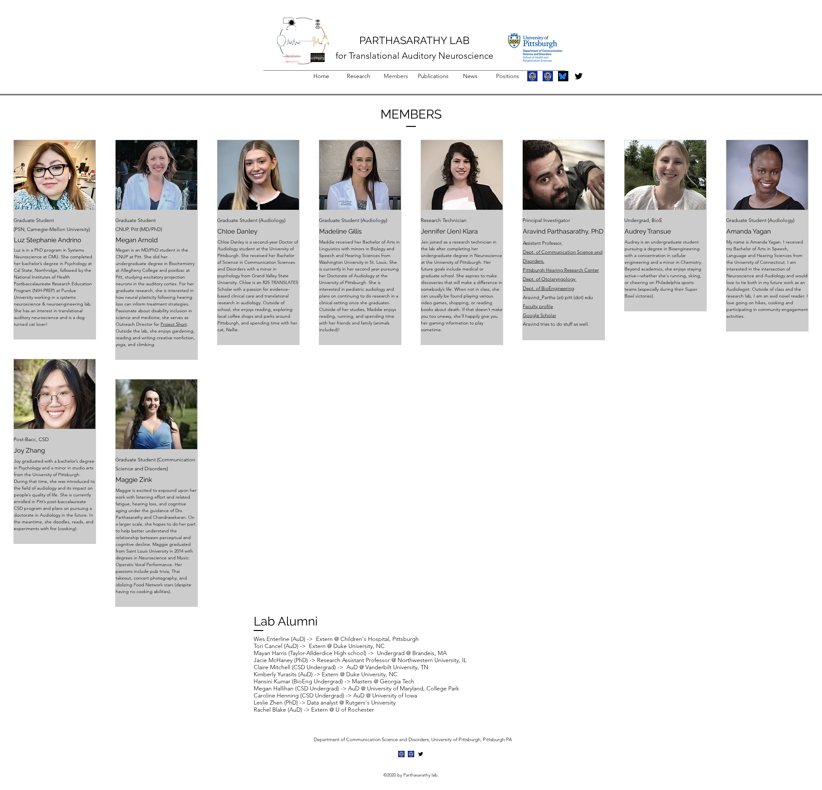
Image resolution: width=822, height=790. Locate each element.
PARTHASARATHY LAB (414, 40)
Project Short (174, 324)
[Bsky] (563, 76)
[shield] (532, 76)
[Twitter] (578, 76)
